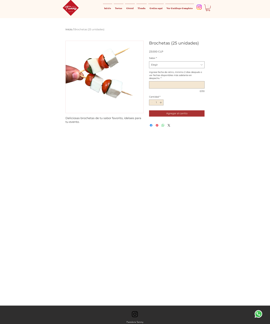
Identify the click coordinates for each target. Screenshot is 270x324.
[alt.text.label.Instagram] (199, 7)
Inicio (68, 29)
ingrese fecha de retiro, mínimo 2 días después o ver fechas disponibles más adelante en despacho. (175, 75)
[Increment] (161, 102)
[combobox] (177, 64)
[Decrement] (151, 102)
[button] (208, 8)
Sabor (153, 58)
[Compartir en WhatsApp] (163, 125)
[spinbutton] (156, 102)
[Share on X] (169, 125)
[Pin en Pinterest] (157, 125)
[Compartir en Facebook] (151, 125)
